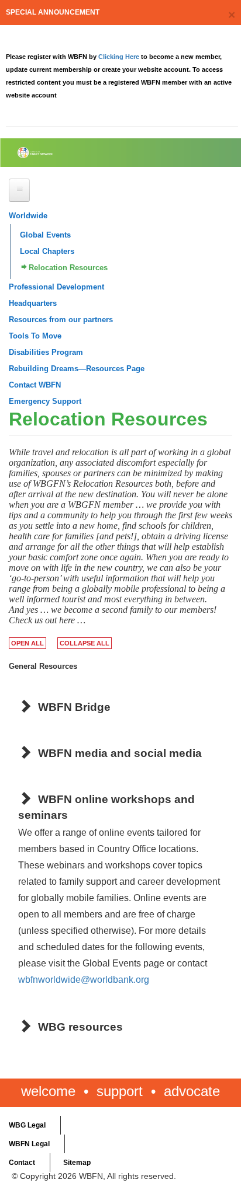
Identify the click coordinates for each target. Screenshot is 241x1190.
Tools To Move (35, 335)
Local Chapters (47, 251)
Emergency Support (45, 401)
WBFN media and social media (120, 753)
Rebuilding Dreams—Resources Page (76, 368)
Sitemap (77, 1162)
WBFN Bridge (74, 707)
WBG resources (80, 1027)
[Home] (65, 152)
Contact (22, 1162)
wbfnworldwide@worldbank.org (83, 980)
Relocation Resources (68, 267)
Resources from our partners (61, 319)
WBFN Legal (29, 1144)
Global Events (45, 235)
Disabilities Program (46, 352)
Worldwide (28, 215)
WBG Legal (27, 1125)
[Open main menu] (19, 190)
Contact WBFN (35, 385)
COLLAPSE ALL (84, 643)
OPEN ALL (27, 643)
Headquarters (33, 303)
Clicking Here (119, 56)
